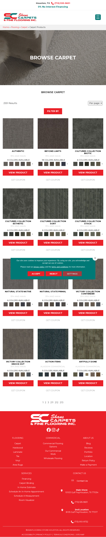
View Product (18, 172)
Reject (54, 273)
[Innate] (22, 304)
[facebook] (48, 430)
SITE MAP (80, 534)
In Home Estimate (27, 487)
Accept (36, 273)
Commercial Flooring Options (53, 445)
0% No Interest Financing (53, 7)
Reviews (88, 448)
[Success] (98, 304)
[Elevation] (52, 164)
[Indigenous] (17, 304)
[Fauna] (57, 164)
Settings (72, 273)
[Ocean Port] (47, 374)
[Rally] (92, 304)
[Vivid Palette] (98, 374)
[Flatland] (63, 164)
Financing (26, 479)
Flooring (15, 27)
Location (88, 456)
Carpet (24, 27)
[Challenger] (75, 304)
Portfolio (88, 452)
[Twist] (63, 234)
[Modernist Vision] (86, 374)
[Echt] (11, 164)
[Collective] (86, 164)
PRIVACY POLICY (44, 534)
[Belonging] (5, 304)
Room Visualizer (26, 500)
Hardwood (18, 448)
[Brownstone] (53, 374)
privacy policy (39, 267)
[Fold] (52, 234)
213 (61, 402)
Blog (88, 443)
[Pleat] (57, 234)
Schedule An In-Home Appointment (26, 491)
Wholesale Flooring (53, 458)
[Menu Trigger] (98, 17)
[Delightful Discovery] (88, 344)
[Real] (28, 164)
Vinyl (17, 460)
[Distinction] (98, 164)
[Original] (28, 304)
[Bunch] (46, 234)
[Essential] (11, 304)
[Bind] (53, 203)
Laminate (17, 452)
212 (56, 402)
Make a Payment (88, 465)
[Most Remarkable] (81, 374)
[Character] (81, 164)
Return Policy (88, 460)
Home (6, 27)
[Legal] (22, 164)
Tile (17, 456)
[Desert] (46, 164)
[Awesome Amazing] (92, 374)
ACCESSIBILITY (28, 534)
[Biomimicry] (88, 133)
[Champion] (81, 304)
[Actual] (18, 133)
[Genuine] (17, 164)
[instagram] (53, 430)
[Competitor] (86, 304)
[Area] (53, 133)
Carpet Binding (26, 483)
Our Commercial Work (53, 452)
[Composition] (92, 164)
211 (51, 402)
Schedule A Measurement (26, 496)
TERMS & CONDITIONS (64, 534)
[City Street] (65, 374)
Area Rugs (18, 465)
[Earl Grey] (59, 374)
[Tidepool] (53, 344)
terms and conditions (60, 267)
